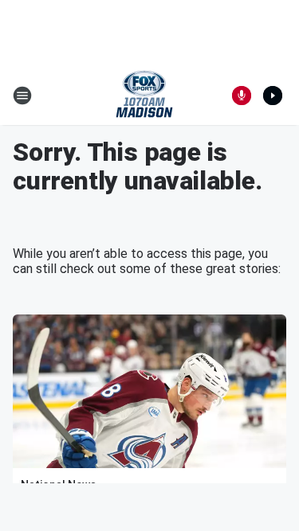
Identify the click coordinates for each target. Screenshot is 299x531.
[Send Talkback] (241, 95)
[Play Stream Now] (272, 95)
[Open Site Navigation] (22, 95)
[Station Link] (144, 95)
